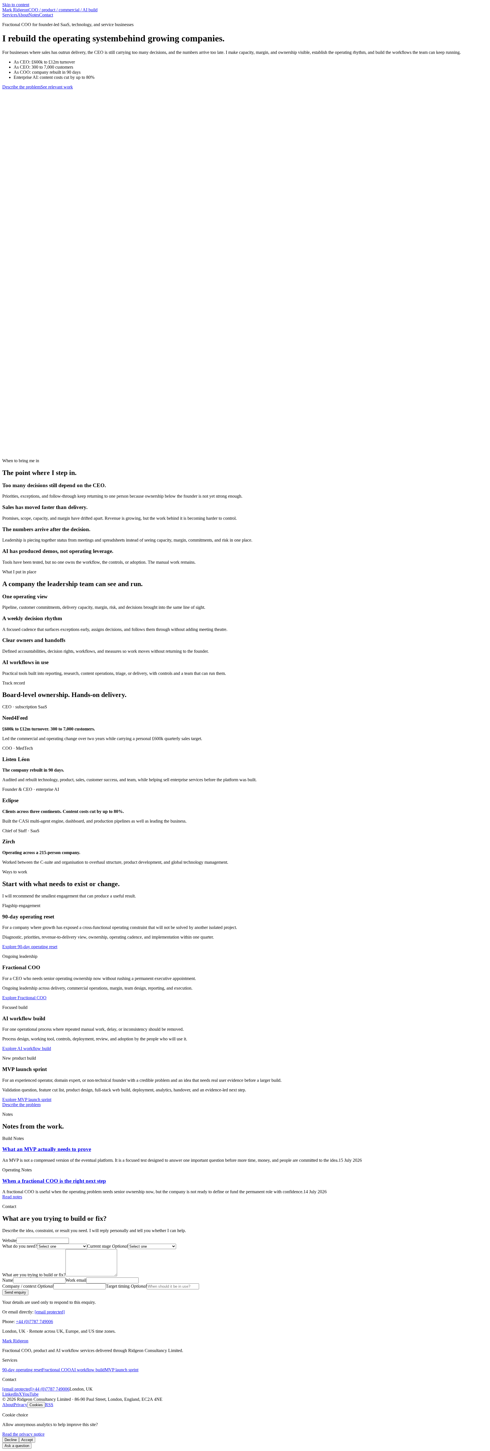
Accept (27, 1440)
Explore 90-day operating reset (29, 946)
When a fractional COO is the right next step (54, 1181)
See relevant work (57, 87)
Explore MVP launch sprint (26, 1099)
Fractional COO (56, 1369)
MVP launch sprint (121, 1369)
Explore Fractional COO (24, 997)
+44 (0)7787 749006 (34, 1321)
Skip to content (15, 4)
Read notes (12, 1196)
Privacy (20, 1404)
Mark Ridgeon (15, 1340)
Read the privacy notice (23, 1434)
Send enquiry (15, 1292)
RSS (49, 1404)
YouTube (30, 1394)
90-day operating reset (22, 1369)
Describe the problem (21, 87)
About (23, 14)
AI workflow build (88, 1369)
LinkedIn (10, 1394)
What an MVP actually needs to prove (46, 1149)
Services (9, 14)
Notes (34, 14)
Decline (11, 1440)
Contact (46, 14)
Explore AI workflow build (26, 1048)
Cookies (36, 1405)
